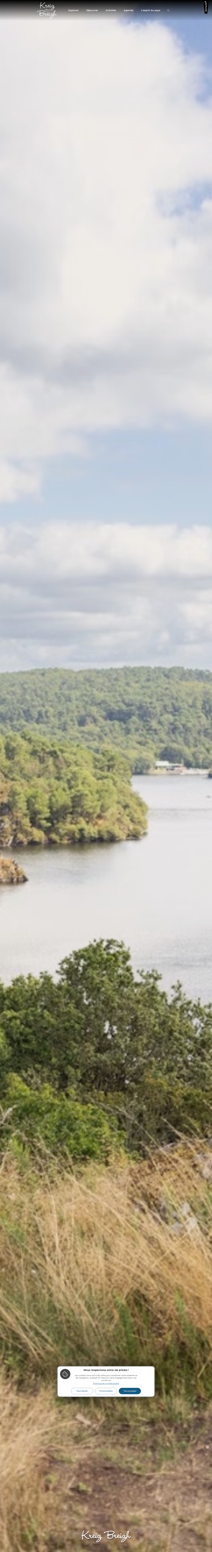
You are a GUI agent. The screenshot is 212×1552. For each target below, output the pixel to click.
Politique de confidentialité (106, 1383)
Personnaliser (106, 1391)
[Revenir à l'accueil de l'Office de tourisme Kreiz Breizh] (47, 10)
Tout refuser (82, 1391)
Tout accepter (129, 1391)
